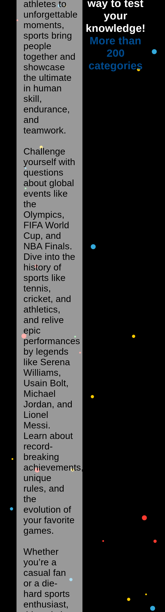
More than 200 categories (116, 53)
